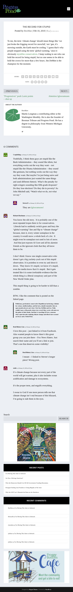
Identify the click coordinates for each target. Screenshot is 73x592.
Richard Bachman (19, 215)
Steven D (25, 203)
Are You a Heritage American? (14, 478)
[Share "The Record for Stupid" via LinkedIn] (42, 77)
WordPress (48, 589)
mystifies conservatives (27, 54)
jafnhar (10, 533)
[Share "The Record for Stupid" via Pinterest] (38, 77)
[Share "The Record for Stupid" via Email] (53, 77)
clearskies (10, 525)
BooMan (28, 31)
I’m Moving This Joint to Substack (16, 473)
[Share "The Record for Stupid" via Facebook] (23, 77)
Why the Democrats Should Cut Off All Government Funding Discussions (27, 483)
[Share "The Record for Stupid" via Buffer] (45, 77)
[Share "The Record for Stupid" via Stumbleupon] (49, 77)
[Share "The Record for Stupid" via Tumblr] (34, 77)
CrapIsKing (17, 154)
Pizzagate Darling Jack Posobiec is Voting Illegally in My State (24, 487)
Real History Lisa (18, 327)
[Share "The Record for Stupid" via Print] (57, 77)
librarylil (10, 516)
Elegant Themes (33, 589)
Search (7, 414)
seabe (15, 368)
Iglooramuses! (37, 207)
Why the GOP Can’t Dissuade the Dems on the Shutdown (22, 492)
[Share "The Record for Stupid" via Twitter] (26, 77)
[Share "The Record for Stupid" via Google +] (30, 77)
